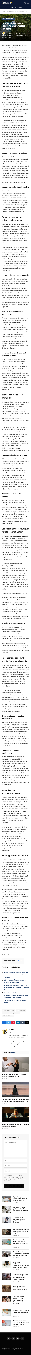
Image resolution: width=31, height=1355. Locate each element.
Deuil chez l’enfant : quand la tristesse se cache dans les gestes (21, 1231)
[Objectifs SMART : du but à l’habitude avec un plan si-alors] (6, 1312)
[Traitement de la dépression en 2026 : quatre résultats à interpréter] (6, 1220)
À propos (5, 7)
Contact (14, 7)
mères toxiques (7, 1013)
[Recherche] (25, 3)
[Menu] (28, 3)
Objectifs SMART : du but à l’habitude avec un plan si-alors (21, 1312)
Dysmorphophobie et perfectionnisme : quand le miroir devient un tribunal (21, 1288)
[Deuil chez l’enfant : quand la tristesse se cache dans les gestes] (6, 1232)
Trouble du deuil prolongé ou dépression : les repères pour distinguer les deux (21, 1253)
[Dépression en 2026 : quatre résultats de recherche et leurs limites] (6, 1209)
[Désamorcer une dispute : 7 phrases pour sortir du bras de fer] (15, 1064)
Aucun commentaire (21, 35)
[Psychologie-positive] (7, 3)
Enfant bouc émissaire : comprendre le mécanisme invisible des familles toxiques (16, 975)
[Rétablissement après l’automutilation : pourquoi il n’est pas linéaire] (6, 1323)
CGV (20, 7)
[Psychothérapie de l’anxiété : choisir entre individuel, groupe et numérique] (6, 1199)
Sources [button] (6, 954)
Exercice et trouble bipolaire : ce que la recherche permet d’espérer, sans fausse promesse (19, 1300)
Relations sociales (8, 18)
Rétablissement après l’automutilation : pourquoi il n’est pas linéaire (21, 1322)
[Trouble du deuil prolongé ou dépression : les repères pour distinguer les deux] (6, 1254)
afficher (20, 960)
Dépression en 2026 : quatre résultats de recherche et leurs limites (20, 1209)
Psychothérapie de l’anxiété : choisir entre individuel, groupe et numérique (21, 1198)
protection (16, 1013)
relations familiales (8, 1015)
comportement (21, 1010)
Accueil (4, 11)
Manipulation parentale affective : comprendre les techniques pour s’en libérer (16, 987)
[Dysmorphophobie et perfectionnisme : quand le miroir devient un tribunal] (6, 1288)
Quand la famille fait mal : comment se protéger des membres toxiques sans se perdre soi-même (16, 995)
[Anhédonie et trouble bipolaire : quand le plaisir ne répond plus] (15, 1114)
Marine (10, 33)
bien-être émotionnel (8, 1010)
